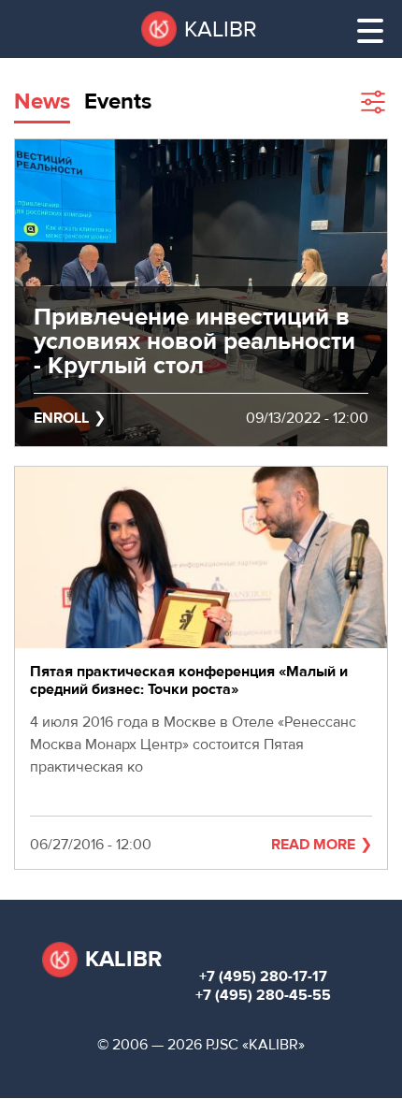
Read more (313, 844)
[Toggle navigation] (370, 31)
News (42, 101)
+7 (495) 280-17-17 (263, 976)
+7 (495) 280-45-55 (263, 995)
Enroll (61, 418)
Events (117, 101)
